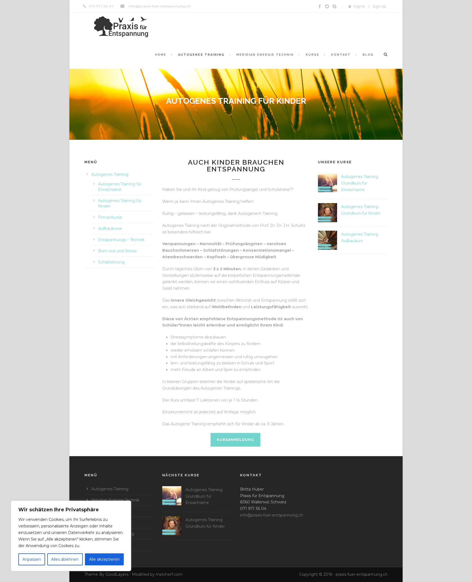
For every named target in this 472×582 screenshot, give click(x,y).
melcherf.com (169, 574)
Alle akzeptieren (104, 559)
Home (160, 55)
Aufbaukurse (110, 228)
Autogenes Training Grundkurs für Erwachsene (359, 183)
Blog (368, 55)
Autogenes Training (201, 55)
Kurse (312, 55)
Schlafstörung (111, 262)
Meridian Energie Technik (265, 55)
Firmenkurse (110, 217)
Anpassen (31, 559)
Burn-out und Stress (117, 250)
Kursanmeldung (235, 440)
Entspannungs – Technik (121, 239)
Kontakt (341, 55)
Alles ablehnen (65, 559)
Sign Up (379, 6)
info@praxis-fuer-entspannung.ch (159, 6)
